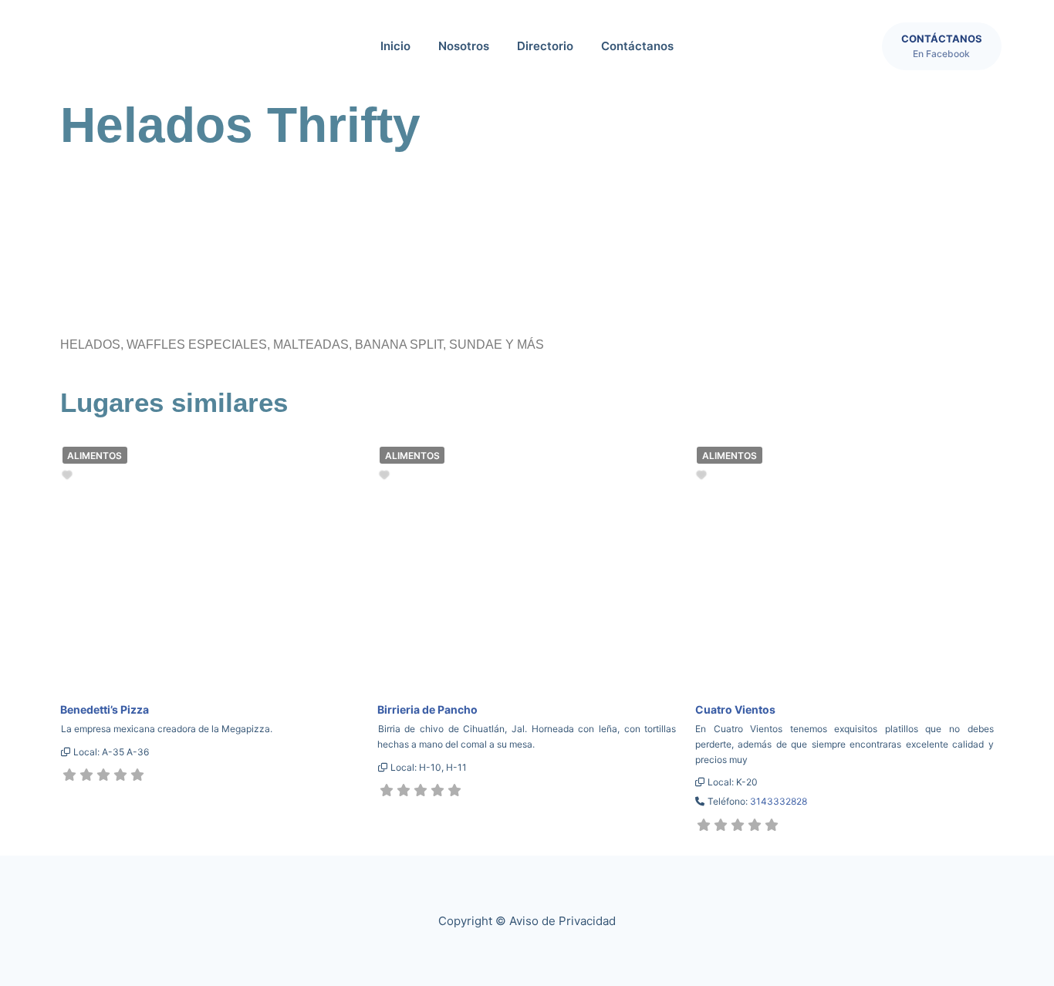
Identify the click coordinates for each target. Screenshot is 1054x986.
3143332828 (778, 801)
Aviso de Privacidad (562, 920)
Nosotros (463, 46)
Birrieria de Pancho (427, 709)
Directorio (545, 46)
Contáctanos (637, 46)
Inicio (395, 46)
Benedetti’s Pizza (104, 709)
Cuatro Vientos (735, 709)
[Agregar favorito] (69, 475)
